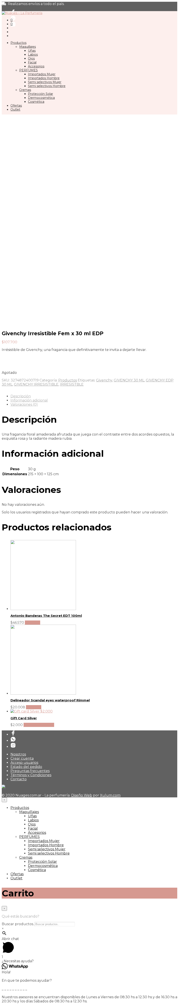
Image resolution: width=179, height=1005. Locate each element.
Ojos (31, 58)
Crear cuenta (22, 758)
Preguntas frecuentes (30, 771)
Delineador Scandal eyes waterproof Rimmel (50, 700)
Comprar (32, 622)
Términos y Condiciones (30, 775)
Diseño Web (81, 795)
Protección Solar (40, 94)
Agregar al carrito (39, 725)
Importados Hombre (44, 78)
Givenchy (104, 380)
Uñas (32, 51)
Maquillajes (27, 47)
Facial (32, 62)
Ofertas (16, 106)
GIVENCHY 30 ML (129, 380)
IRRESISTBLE (72, 384)
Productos (18, 43)
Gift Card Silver (23, 718)
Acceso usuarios (24, 763)
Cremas (25, 90)
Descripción (20, 396)
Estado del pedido (26, 767)
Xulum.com (110, 795)
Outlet (15, 109)
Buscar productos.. (18, 924)
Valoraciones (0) (24, 404)
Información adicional (29, 400)
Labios (33, 54)
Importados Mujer (41, 74)
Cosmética (36, 102)
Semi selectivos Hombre (46, 86)
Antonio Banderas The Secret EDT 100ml (46, 616)
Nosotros (18, 754)
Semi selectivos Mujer (44, 82)
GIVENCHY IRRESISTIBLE (36, 384)
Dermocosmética (41, 98)
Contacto (18, 779)
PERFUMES (28, 70)
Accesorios (36, 66)
